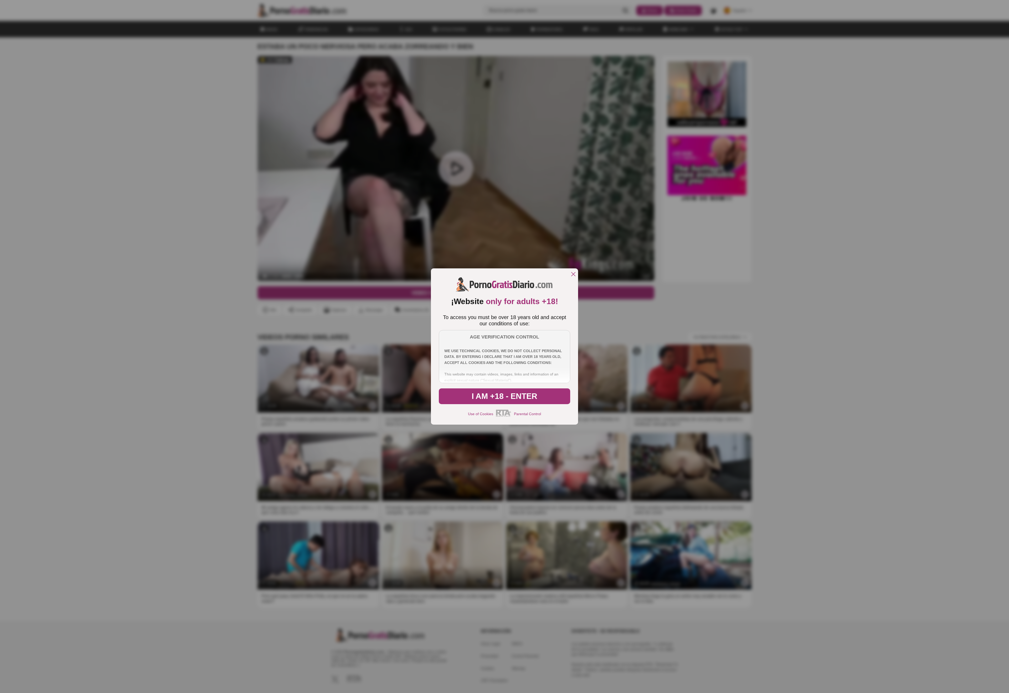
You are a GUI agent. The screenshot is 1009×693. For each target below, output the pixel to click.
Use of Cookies (480, 414)
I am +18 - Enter (504, 396)
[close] (573, 274)
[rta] (503, 416)
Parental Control (527, 414)
